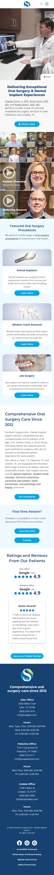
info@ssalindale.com (27, 799)
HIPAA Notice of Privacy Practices (27, 854)
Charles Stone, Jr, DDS (17, 101)
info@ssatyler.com (27, 714)
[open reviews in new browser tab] (23, 577)
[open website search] (44, 4)
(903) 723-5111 (27, 755)
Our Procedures (27, 497)
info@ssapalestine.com (27, 758)
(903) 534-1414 (27, 711)
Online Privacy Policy (27, 864)
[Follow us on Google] (27, 842)
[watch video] (13, 139)
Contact (27, 540)
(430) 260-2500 (27, 795)
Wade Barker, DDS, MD (27, 104)
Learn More (27, 293)
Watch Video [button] (28, 124)
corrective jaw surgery (17, 480)
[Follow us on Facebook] (19, 842)
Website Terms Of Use (27, 859)
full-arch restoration (27, 477)
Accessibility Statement (27, 849)
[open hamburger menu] (47, 4)
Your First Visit (27, 531)
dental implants (22, 473)
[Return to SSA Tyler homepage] (27, 3)
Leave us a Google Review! (27, 656)
